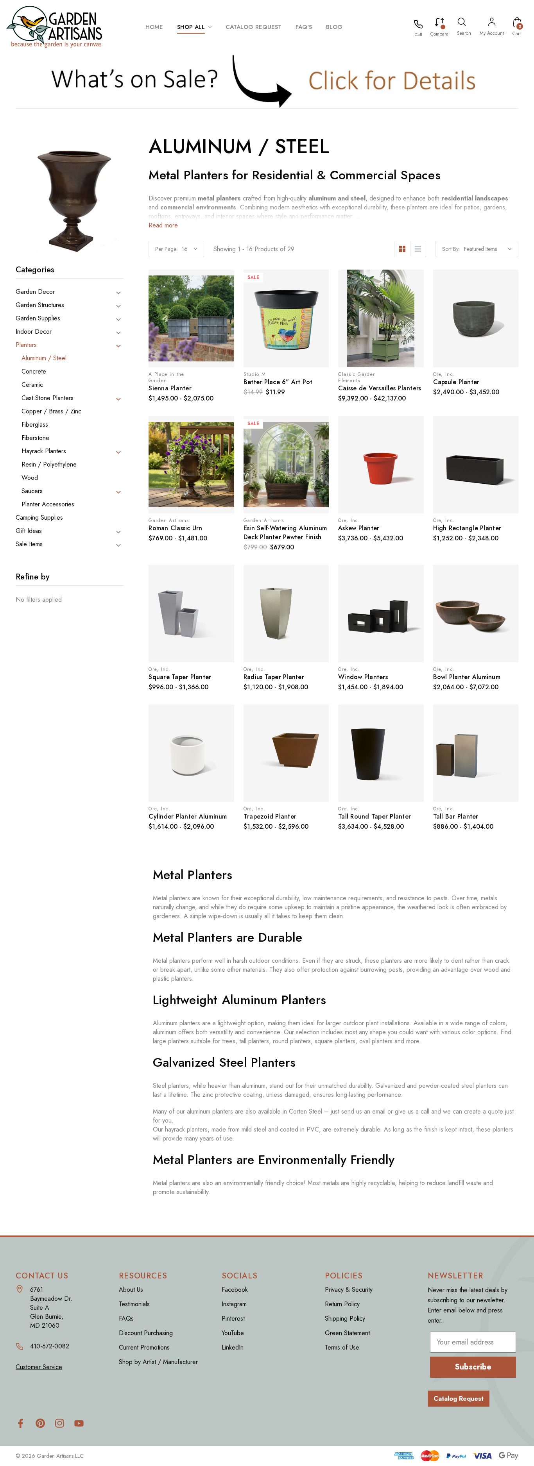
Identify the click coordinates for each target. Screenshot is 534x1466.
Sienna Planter (170, 388)
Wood (30, 478)
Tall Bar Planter (455, 816)
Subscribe (473, 1367)
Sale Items (29, 544)
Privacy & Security (349, 1289)
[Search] (461, 23)
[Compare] (439, 23)
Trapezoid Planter (270, 816)
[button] (267, 81)
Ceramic (32, 385)
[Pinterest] (40, 1423)
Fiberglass (35, 425)
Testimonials (134, 1304)
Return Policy (342, 1304)
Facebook (235, 1289)
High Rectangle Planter (467, 528)
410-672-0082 (49, 1346)
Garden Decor (35, 292)
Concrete (34, 371)
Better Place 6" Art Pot (278, 381)
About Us (131, 1289)
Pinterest (233, 1318)
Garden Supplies (38, 318)
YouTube (233, 1332)
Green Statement (347, 1332)
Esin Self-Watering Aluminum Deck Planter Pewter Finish (285, 533)
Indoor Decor (34, 332)
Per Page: (166, 249)
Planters (26, 345)
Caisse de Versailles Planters (379, 388)
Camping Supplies (39, 518)
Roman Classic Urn (175, 528)
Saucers (32, 491)
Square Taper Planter (180, 676)
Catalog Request (459, 1398)
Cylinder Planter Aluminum (188, 816)
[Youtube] (79, 1423)
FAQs (126, 1318)
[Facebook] (20, 1423)
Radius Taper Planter (274, 676)
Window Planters (363, 676)
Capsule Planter (456, 381)
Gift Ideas (29, 531)
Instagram (234, 1304)
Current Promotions (144, 1347)
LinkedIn (233, 1347)
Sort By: (451, 249)
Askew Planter (358, 528)
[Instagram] (60, 1423)
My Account (492, 33)
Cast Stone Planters (47, 398)
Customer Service (39, 1366)
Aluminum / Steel (44, 358)
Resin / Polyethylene (49, 464)
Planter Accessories (48, 504)
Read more (163, 225)
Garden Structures (40, 305)
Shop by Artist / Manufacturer (158, 1361)
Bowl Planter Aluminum (466, 676)
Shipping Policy (345, 1318)
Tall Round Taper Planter (374, 816)
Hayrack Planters (44, 451)
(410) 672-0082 (418, 34)
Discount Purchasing (146, 1332)
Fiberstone (35, 438)
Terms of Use (342, 1347)
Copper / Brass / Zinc (51, 411)
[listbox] (488, 249)
